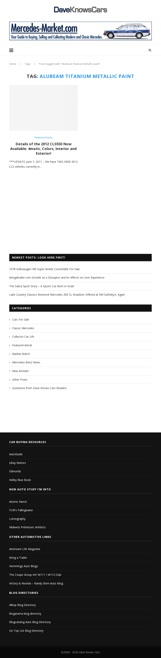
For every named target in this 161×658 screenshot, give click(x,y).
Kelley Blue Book (20, 480)
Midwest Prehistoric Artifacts (27, 527)
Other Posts (19, 379)
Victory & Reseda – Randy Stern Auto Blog (36, 583)
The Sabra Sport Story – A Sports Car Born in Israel (41, 286)
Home (12, 64)
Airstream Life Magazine (24, 549)
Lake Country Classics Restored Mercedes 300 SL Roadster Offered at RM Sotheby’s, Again (67, 294)
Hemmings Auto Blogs (23, 566)
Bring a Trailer (18, 557)
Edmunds (15, 471)
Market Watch (21, 354)
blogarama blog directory (25, 613)
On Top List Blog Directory (26, 630)
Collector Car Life (23, 336)
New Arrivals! (20, 371)
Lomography (17, 519)
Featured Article (43, 137)
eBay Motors (17, 463)
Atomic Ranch (18, 502)
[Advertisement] (80, 218)
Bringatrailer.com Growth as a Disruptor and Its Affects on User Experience (56, 277)
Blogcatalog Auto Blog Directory (30, 622)
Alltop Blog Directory (22, 605)
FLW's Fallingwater (21, 510)
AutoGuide (16, 454)
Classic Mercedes (23, 328)
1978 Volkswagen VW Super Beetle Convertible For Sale (44, 269)
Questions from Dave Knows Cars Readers (39, 388)
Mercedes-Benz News (26, 362)
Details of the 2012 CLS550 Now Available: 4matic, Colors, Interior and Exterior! (43, 149)
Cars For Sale (20, 319)
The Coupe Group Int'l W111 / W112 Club (35, 575)
